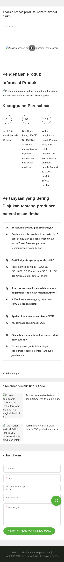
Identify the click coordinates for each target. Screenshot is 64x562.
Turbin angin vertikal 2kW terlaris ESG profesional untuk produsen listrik (42, 427)
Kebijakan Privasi (49, 556)
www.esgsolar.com (40, 552)
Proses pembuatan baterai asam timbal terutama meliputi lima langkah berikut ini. (42, 397)
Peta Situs (32, 556)
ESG (25, 552)
